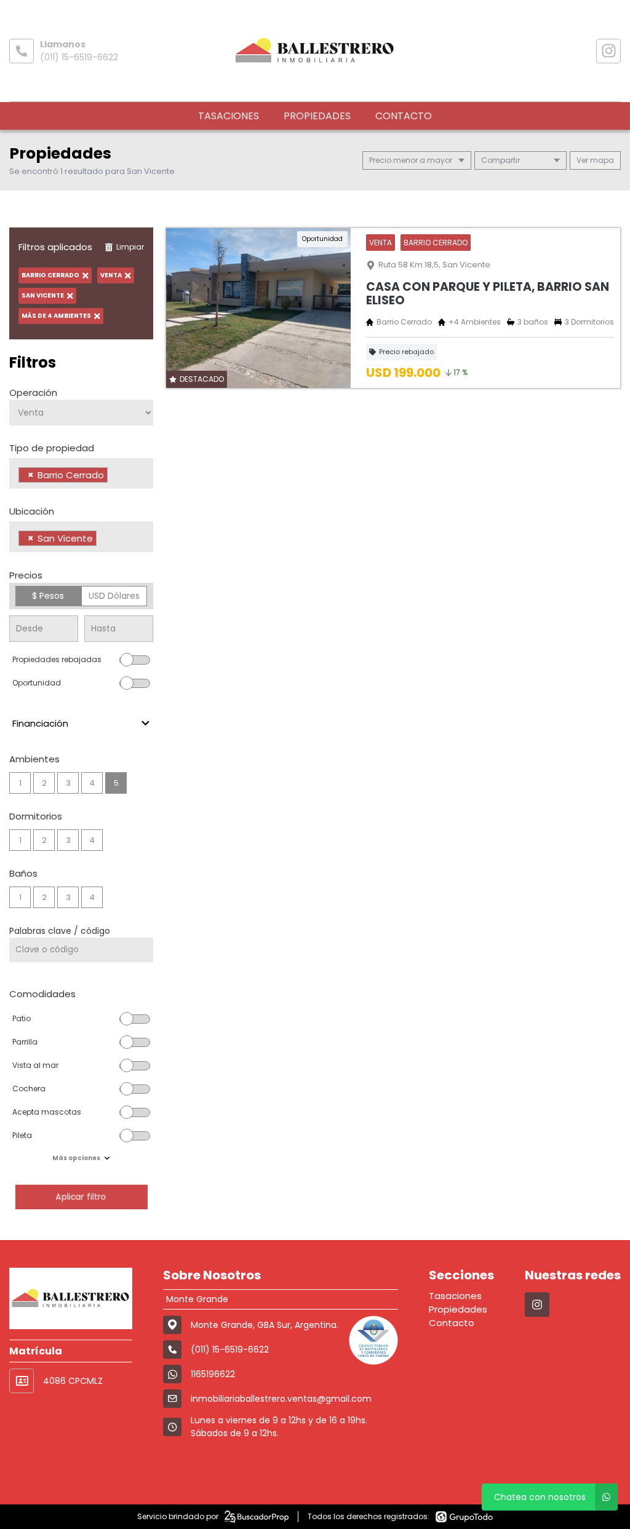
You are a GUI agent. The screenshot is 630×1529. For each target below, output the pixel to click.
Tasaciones (228, 116)
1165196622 (213, 1374)
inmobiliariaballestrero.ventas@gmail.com (281, 1399)
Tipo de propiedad (51, 447)
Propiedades (317, 116)
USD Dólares (114, 596)
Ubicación (31, 511)
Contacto (403, 116)
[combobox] (81, 473)
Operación (33, 392)
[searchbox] (114, 476)
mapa (601, 160)
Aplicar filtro (81, 1197)
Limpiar (130, 247)
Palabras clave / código (59, 931)
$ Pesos (48, 596)
